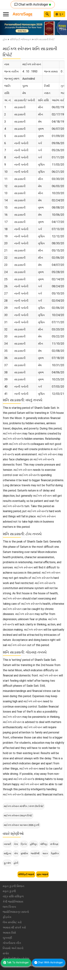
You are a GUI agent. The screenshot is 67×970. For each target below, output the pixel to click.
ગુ (60, 14)
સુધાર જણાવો (42, 874)
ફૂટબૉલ (7, 863)
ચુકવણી (7, 937)
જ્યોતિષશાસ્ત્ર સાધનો (16, 912)
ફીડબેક (7, 917)
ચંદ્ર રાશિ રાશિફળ (13, 896)
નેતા (16, 844)
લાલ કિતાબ (9, 907)
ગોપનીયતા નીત (12, 943)
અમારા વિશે (9, 932)
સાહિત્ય (7, 853)
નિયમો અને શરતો (13, 948)
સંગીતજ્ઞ (54, 844)
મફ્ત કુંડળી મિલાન (13, 886)
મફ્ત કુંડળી (9, 891)
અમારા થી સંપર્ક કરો (14, 927)
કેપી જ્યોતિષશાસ (13, 901)
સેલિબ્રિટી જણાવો (26, 874)
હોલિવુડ (33, 844)
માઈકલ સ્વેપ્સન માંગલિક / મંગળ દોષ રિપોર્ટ (24, 806)
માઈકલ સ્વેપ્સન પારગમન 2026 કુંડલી (21, 825)
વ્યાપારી (7, 844)
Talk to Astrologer (18, 962)
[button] (5, 27)
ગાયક (45, 853)
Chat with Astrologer (31, 4)
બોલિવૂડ (43, 844)
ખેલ (16, 853)
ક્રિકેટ (24, 844)
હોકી (16, 863)
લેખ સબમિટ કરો (12, 922)
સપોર (6, 953)
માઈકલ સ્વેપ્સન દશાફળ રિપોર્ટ (18, 815)
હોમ (5, 39)
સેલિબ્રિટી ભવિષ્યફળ (20, 39)
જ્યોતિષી (35, 853)
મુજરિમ (24, 853)
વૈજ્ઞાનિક (55, 853)
